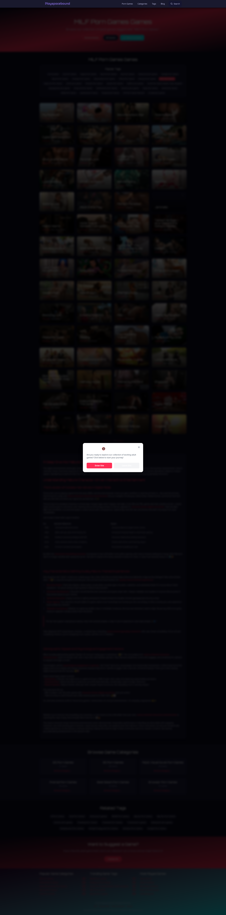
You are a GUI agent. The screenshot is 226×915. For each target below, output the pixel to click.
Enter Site (99, 465)
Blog (163, 3)
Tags (154, 3)
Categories (142, 3)
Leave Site (126, 465)
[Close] (139, 447)
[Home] (57, 3)
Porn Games (127, 3)
